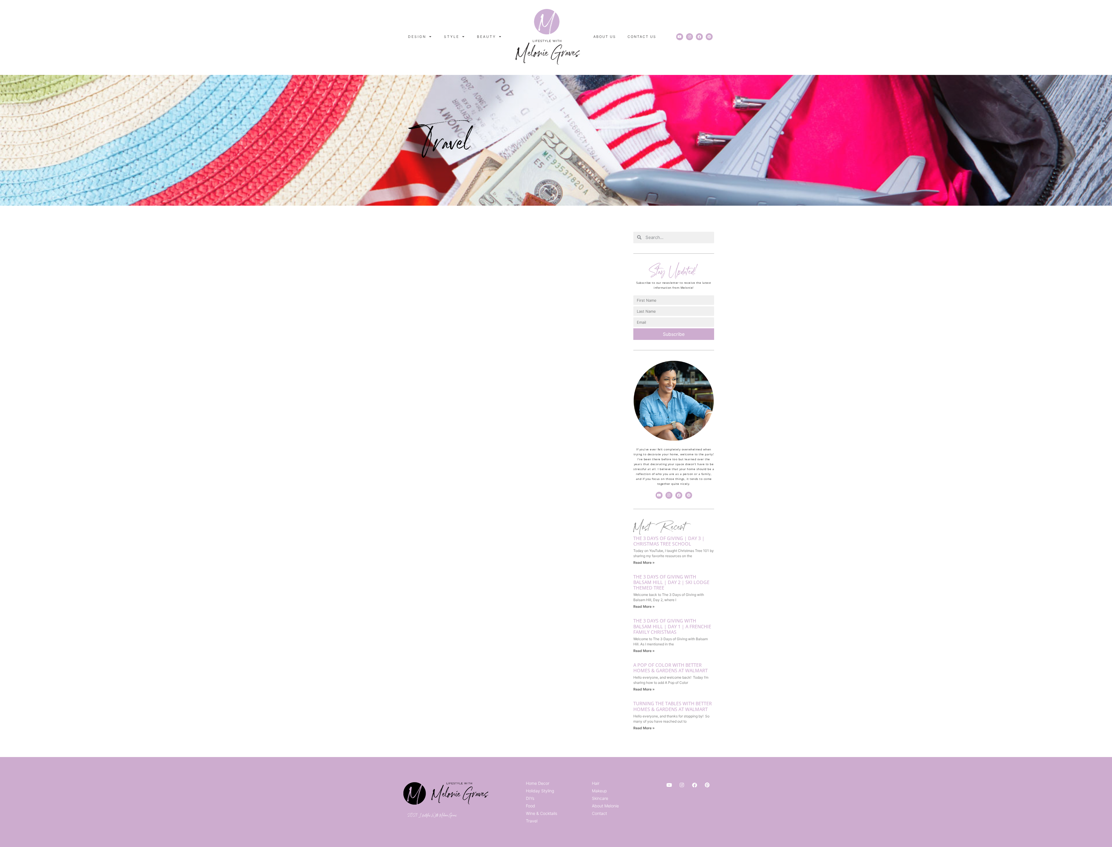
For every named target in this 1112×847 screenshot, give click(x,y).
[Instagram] (689, 36)
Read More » (644, 562)
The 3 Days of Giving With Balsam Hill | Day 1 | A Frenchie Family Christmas (672, 626)
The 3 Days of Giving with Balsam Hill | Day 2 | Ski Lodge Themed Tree (671, 582)
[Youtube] (679, 36)
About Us (604, 36)
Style (451, 36)
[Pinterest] (709, 36)
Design (417, 36)
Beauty (486, 36)
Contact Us (642, 36)
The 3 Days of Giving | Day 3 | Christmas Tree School (669, 541)
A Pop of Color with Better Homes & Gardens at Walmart (670, 668)
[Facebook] (699, 36)
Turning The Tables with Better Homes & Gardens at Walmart (672, 706)
